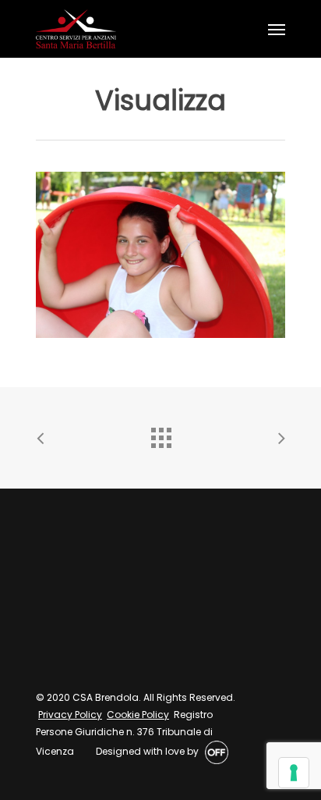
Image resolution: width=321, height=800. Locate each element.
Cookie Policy (138, 714)
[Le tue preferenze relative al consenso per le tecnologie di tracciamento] (294, 773)
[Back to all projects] (160, 434)
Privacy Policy (70, 714)
